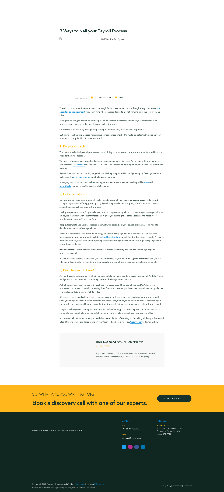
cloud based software (111, 236)
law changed (79, 164)
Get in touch (136, 321)
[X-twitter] (124, 447)
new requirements (81, 176)
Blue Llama (80, 484)
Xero (146, 182)
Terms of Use (177, 485)
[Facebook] (136, 447)
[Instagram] (130, 447)
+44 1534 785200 (130, 428)
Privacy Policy (166, 485)
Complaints (187, 485)
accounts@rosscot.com (131, 437)
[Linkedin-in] (143, 447)
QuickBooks (65, 185)
